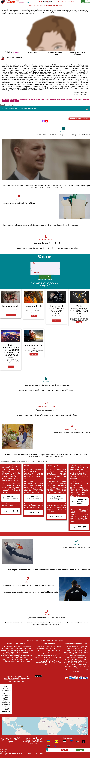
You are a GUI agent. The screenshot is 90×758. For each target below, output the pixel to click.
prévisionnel (56, 320)
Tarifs (64, 750)
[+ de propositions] (45, 534)
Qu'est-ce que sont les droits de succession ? (20, 109)
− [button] (4, 720)
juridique (16, 52)
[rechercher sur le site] (1, 757)
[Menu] (79, 1)
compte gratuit (11, 314)
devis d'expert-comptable (20, 661)
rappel (27, 659)
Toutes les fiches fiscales (79, 119)
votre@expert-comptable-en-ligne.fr (45, 284)
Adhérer (80, 750)
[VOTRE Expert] (47, 749)
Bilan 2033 (34, 354)
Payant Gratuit (47, 1)
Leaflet (86, 734)
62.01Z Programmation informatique (10, 470)
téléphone (20, 659)
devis (34, 315)
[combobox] (45, 263)
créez (80, 322)
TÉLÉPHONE (36, 272)
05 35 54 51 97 (15, 753)
